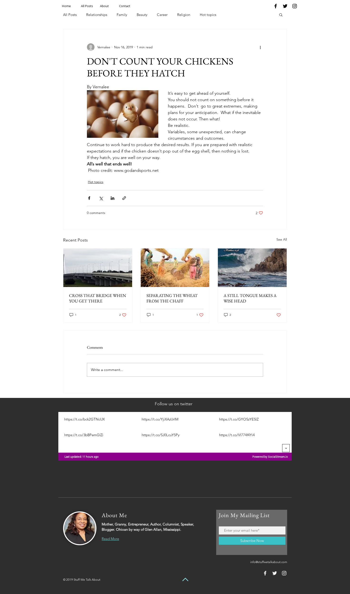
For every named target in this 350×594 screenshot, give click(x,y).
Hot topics (208, 14)
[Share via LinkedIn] (112, 198)
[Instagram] (295, 6)
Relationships (96, 14)
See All (281, 239)
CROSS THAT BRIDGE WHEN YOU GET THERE (97, 298)
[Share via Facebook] (89, 198)
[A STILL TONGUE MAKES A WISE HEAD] (252, 267)
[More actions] (260, 47)
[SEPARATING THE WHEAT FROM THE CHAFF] (175, 267)
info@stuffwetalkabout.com (268, 562)
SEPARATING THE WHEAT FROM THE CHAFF (172, 298)
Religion (183, 14)
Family (122, 14)
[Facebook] (276, 6)
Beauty (142, 14)
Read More (110, 538)
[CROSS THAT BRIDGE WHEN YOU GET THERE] (97, 267)
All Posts (70, 14)
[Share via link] (124, 198)
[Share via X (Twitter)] (101, 198)
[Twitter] (285, 6)
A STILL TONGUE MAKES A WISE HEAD (250, 298)
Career (162, 14)
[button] (281, 14)
